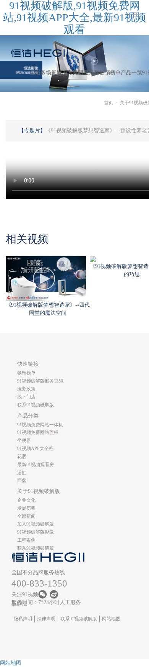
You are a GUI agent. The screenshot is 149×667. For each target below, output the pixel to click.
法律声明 (46, 618)
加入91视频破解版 (35, 524)
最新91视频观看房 (35, 464)
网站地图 (111, 618)
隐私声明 (23, 618)
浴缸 (21, 472)
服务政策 (26, 388)
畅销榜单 (110, 73)
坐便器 (24, 440)
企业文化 (26, 500)
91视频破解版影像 (35, 532)
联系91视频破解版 (35, 404)
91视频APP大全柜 (35, 448)
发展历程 (26, 508)
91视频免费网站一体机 (40, 424)
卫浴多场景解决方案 (54, 73)
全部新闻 (26, 516)
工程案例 (26, 540)
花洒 (21, 456)
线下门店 (26, 396)
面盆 (21, 480)
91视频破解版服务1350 (40, 381)
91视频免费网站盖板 (37, 432)
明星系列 (88, 73)
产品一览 (131, 73)
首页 (108, 102)
